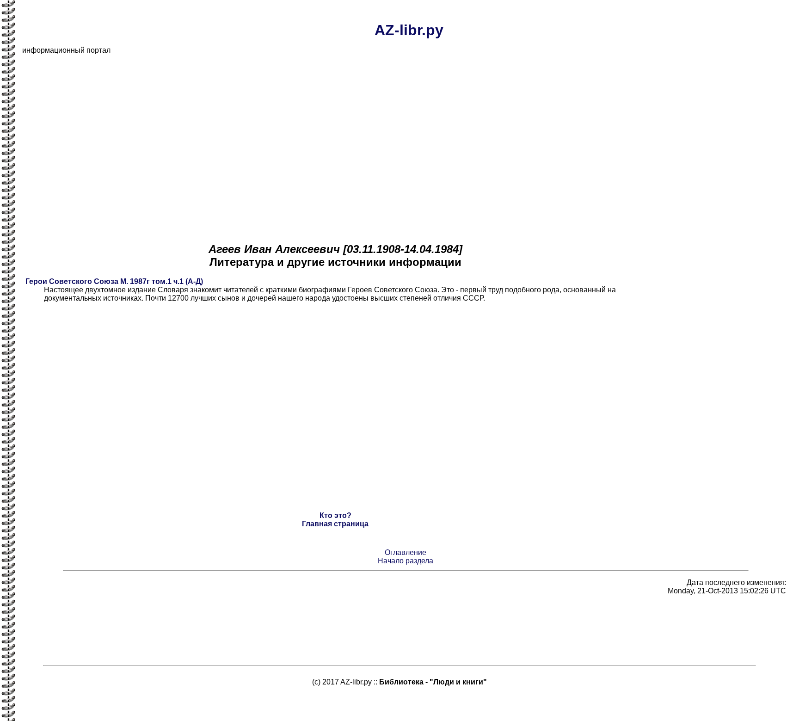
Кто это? (335, 515)
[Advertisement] (299, 126)
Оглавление (405, 552)
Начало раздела (405, 561)
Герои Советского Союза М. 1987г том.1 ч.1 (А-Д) (114, 281)
